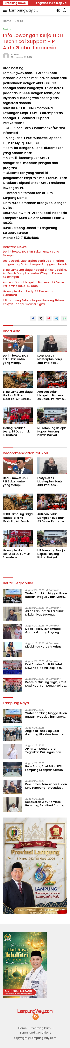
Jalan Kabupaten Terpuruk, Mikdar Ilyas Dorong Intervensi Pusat (44, 612)
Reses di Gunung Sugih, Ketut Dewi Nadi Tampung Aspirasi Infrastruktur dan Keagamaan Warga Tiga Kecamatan (45, 683)
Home (22, 1028)
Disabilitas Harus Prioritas (43, 646)
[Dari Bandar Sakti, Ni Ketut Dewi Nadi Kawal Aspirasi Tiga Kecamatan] (12, 667)
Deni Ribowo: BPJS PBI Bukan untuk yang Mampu (31, 253)
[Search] (65, 10)
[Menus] (5, 10)
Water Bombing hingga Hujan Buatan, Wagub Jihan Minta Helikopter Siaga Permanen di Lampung (46, 595)
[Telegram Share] (56, 318)
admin (15, 54)
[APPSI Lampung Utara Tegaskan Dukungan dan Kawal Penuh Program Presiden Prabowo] (12, 751)
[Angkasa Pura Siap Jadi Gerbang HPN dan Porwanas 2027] (12, 733)
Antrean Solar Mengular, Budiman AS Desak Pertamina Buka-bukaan (33, 284)
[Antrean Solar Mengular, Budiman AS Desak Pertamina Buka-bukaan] (52, 379)
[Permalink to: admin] (6, 56)
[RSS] (35, 1017)
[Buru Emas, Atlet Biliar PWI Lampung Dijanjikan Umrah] (12, 769)
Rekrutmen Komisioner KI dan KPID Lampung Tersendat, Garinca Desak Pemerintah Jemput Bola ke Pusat (46, 785)
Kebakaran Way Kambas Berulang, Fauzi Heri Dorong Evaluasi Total (44, 803)
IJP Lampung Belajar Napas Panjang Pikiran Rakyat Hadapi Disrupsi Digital (33, 302)
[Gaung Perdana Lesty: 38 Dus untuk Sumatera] (18, 415)
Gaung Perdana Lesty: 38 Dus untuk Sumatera (28, 293)
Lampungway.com (23, 10)
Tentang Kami (41, 1028)
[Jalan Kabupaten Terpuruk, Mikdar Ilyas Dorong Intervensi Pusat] (12, 614)
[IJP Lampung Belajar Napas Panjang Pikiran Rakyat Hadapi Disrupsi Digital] (52, 415)
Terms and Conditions (35, 1033)
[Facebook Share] (33, 318)
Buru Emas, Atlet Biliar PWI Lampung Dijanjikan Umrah (44, 768)
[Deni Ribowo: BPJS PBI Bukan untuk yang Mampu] (18, 343)
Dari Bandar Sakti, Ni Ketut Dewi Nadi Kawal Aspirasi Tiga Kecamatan (43, 666)
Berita (6, 29)
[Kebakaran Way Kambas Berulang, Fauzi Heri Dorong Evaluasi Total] (12, 804)
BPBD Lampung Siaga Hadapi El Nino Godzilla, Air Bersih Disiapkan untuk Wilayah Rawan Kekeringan (35, 273)
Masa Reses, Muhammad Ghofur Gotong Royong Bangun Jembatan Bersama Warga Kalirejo (45, 630)
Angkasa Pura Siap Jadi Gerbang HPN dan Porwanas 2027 (45, 732)
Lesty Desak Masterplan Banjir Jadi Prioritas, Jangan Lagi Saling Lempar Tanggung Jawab (35, 262)
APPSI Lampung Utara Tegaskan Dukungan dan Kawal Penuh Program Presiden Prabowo (43, 750)
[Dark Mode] (58, 10)
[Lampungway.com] (35, 1011)
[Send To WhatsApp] (64, 318)
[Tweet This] (41, 318)
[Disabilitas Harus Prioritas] (12, 649)
